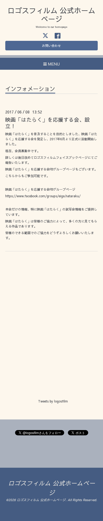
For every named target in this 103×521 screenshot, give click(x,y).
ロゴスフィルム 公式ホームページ (51, 14)
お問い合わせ (51, 45)
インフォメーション (30, 89)
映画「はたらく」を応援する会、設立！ (47, 122)
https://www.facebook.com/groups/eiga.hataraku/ (44, 196)
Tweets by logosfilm (53, 401)
